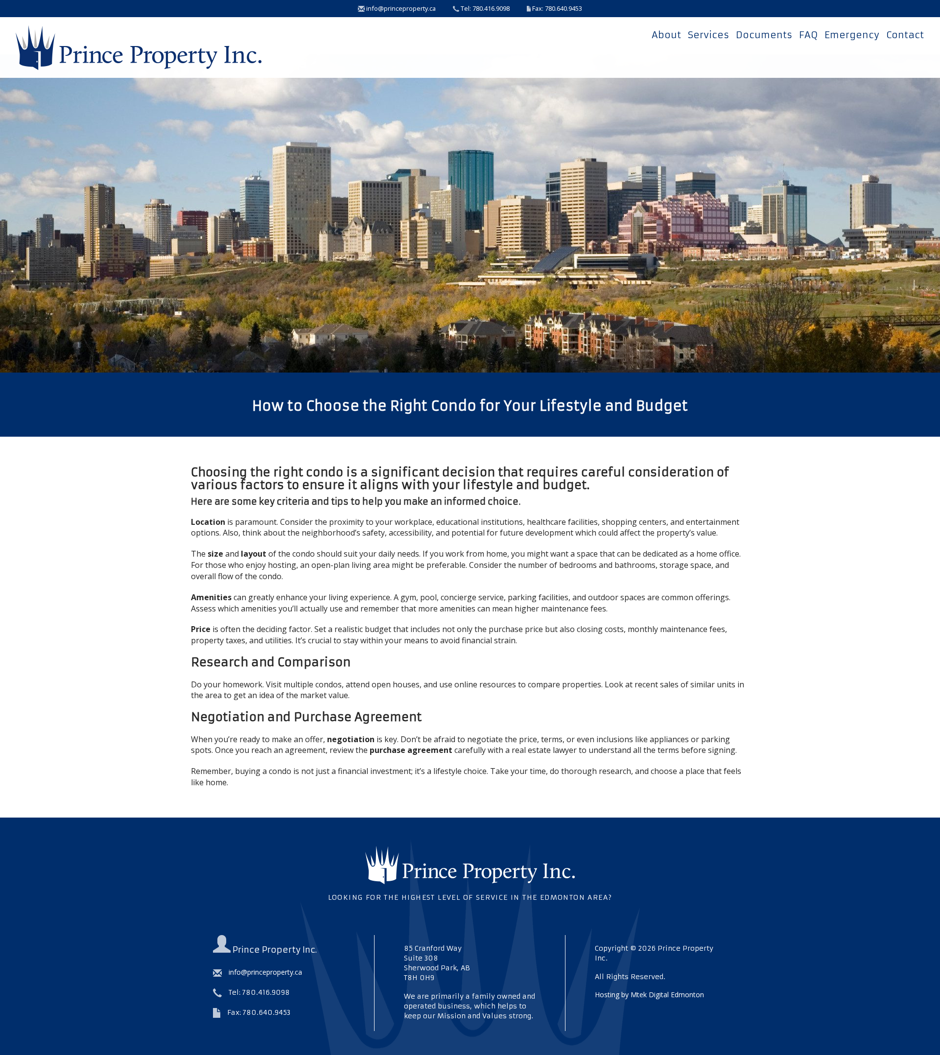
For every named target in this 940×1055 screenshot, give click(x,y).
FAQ (808, 35)
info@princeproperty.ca (400, 8)
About (666, 35)
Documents (764, 35)
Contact (905, 35)
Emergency (851, 35)
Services (708, 35)
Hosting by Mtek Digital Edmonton (649, 994)
